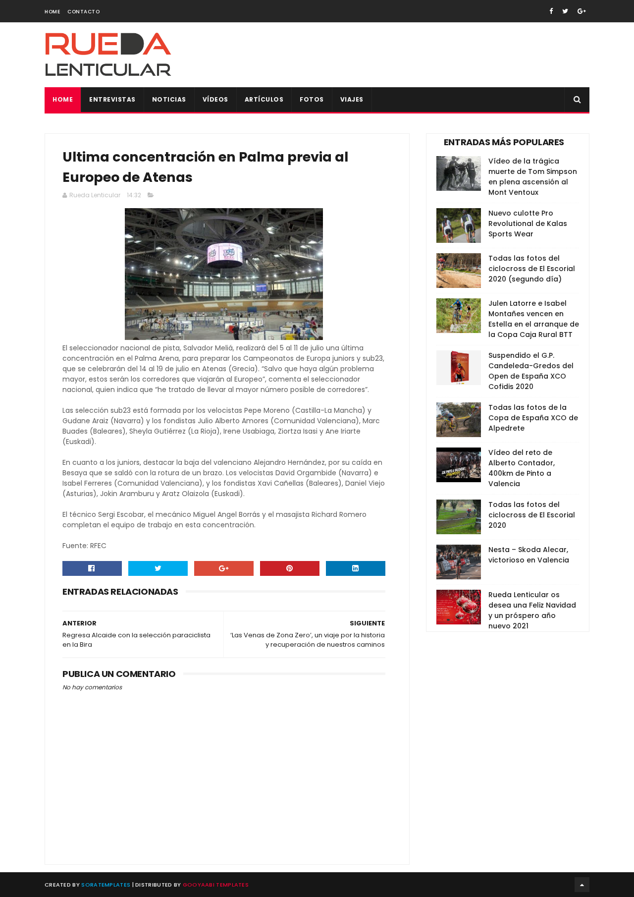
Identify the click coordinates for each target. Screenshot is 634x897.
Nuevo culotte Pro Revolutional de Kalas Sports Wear (527, 223)
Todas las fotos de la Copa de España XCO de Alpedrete (533, 417)
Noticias (169, 99)
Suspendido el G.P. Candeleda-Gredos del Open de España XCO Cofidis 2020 (531, 371)
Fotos (312, 99)
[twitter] (565, 11)
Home (52, 11)
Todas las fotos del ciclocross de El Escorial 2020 (531, 515)
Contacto (83, 11)
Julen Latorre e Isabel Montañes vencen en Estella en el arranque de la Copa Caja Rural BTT (533, 318)
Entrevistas (112, 99)
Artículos (264, 99)
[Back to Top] (582, 884)
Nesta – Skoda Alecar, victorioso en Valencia (528, 555)
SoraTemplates (105, 885)
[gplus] (581, 11)
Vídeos (215, 99)
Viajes (352, 99)
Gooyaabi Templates (216, 885)
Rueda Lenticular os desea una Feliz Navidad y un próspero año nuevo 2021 (532, 610)
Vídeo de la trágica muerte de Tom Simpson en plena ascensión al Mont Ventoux (532, 176)
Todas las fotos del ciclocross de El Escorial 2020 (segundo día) (531, 268)
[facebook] (551, 11)
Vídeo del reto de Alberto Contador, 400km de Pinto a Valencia (521, 468)
